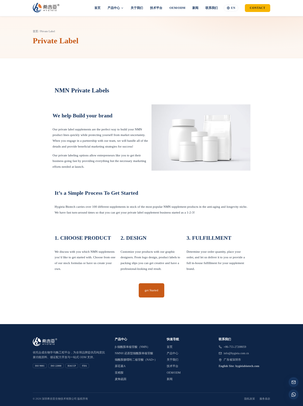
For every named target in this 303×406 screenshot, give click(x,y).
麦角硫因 (120, 379)
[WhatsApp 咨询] (293, 394)
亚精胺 (119, 372)
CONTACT (257, 7)
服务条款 (265, 398)
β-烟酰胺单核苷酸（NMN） (132, 346)
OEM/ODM (177, 7)
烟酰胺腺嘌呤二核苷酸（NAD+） (136, 359)
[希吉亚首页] (46, 8)
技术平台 (156, 7)
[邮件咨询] (293, 382)
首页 (97, 7)
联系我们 (212, 7)
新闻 (195, 7)
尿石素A (120, 366)
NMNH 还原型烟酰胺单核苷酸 (134, 353)
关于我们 (137, 7)
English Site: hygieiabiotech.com (239, 366)
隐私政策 (249, 398)
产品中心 (114, 7)
